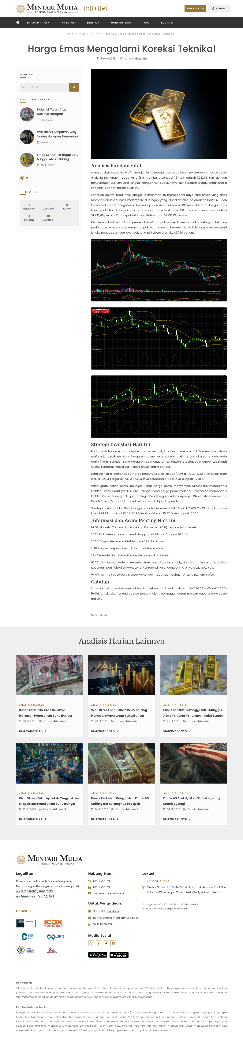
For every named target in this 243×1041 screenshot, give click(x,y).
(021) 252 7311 (102, 881)
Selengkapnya (31, 731)
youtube (48, 220)
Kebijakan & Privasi (176, 908)
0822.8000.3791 (103, 924)
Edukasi (167, 22)
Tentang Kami (36, 22)
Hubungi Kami (121, 22)
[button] (22, 178)
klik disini (113, 911)
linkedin (29, 220)
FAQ (147, 22)
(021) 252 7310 (102, 887)
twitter (67, 208)
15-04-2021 (107, 58)
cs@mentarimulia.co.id (109, 893)
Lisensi (22, 911)
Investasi (68, 22)
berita (92, 22)
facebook (48, 208)
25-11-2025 (47, 165)
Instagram (29, 208)
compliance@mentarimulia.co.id (116, 918)
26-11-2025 (47, 120)
